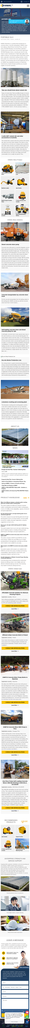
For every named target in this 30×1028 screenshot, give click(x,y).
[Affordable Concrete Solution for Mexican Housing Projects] (15, 580)
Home (8, 39)
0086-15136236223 (8, 1)
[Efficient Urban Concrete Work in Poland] (15, 623)
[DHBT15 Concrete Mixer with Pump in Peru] (12, 717)
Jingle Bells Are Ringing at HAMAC (9, 485)
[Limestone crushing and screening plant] (15, 389)
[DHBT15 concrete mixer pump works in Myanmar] (15, 665)
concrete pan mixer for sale (20, 52)
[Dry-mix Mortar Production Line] (15, 356)
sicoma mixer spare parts (22, 50)
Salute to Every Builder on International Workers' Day (14, 481)
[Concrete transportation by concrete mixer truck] (15, 282)
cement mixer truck (13, 58)
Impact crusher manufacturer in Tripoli (10, 53)
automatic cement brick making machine (13, 57)
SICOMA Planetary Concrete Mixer (12, 48)
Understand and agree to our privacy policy (13, 1010)
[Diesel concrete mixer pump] (15, 231)
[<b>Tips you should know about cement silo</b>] (15, 77)
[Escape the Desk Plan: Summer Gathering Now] (15, 459)
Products (12, 39)
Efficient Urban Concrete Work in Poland (15, 635)
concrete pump (18, 24)
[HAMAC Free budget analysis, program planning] (15, 903)
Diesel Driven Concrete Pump (8, 24)
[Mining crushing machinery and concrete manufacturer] (7, 5)
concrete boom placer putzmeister (18, 55)
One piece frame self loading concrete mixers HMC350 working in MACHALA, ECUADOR (15, 782)
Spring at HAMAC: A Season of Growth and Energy (13, 483)
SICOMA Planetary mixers (7, 52)
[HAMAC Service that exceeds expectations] (15, 923)
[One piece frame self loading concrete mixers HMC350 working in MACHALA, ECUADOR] (15, 769)
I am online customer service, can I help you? (17, 21)
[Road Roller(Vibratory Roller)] (22, 209)
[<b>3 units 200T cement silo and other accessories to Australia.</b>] (15, 122)
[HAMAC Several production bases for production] (15, 883)
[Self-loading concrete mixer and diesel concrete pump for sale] (15, 317)
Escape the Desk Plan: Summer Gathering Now (12, 479)
